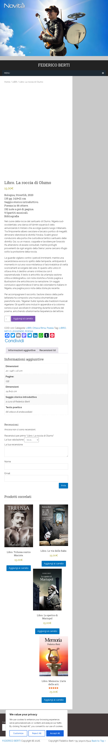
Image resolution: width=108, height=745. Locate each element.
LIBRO (62, 328)
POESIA (29, 331)
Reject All (36, 733)
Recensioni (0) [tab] (48, 350)
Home (7, 82)
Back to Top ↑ (99, 741)
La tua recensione (13, 444)
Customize (18, 733)
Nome (7, 461)
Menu (7, 73)
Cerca (5, 722)
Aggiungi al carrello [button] (19, 568)
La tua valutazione (14, 439)
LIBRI (14, 82)
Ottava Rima (39, 328)
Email (7, 473)
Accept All (55, 733)
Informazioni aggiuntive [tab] (22, 350)
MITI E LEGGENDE (14, 331)
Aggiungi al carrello (23, 318)
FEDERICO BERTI (54, 65)
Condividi (14, 340)
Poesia (50, 328)
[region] (37, 724)
